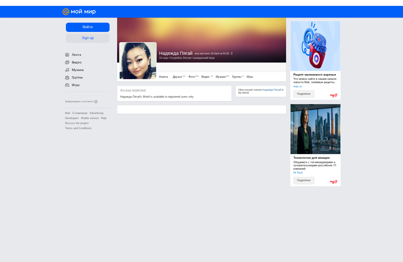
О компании (79, 113)
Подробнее (304, 93)
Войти (88, 27)
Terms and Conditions (78, 128)
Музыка (221, 76)
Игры (250, 76)
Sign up (88, 38)
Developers (72, 118)
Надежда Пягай (271, 89)
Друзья (178, 76)
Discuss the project (77, 123)
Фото (192, 76)
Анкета (163, 76)
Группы (237, 76)
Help (103, 118)
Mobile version (90, 118)
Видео (207, 76)
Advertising (96, 113)
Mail (67, 113)
